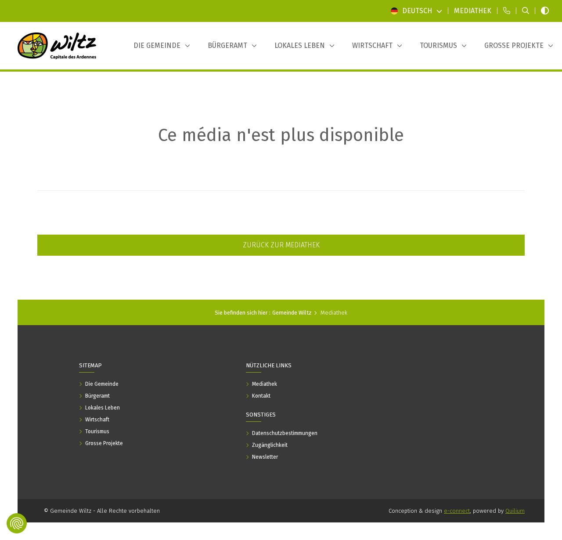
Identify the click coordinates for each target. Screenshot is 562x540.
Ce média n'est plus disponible (281, 135)
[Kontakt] (506, 11)
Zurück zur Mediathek (281, 245)
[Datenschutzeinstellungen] (17, 523)
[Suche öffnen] (525, 11)
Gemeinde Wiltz (292, 312)
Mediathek (334, 312)
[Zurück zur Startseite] (57, 45)
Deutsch (417, 11)
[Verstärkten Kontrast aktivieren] (545, 11)
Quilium (515, 510)
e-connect (457, 510)
